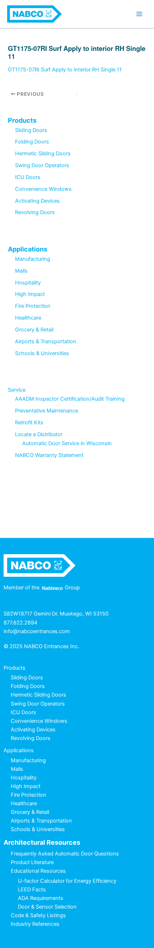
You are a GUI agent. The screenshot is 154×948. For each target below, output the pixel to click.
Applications (27, 249)
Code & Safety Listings (38, 915)
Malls (21, 271)
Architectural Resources (42, 842)
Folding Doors (32, 141)
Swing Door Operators (42, 165)
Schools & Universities (42, 353)
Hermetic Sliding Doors (43, 153)
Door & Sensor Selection (47, 907)
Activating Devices (37, 201)
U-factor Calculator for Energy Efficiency (67, 881)
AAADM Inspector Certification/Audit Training (70, 399)
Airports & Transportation (45, 341)
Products (22, 120)
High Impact (30, 294)
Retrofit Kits (29, 422)
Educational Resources (38, 871)
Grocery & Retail (34, 329)
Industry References (35, 924)
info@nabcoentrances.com (37, 631)
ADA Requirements (40, 898)
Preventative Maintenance (46, 410)
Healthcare (28, 318)
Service (16, 390)
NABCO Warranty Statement (49, 455)
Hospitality (28, 282)
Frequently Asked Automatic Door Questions (65, 853)
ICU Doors (27, 177)
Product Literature (32, 862)
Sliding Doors (31, 130)
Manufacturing (32, 259)
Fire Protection (32, 306)
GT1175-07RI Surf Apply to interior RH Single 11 (65, 69)
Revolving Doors (35, 212)
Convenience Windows (43, 189)
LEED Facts (32, 889)
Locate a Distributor (38, 434)
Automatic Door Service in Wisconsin (67, 443)
